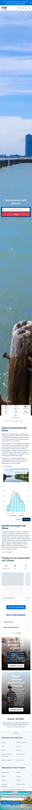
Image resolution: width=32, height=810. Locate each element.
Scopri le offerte (20, 4)
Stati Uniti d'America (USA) (11, 421)
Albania (18, 772)
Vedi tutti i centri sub (16, 607)
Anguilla (18, 780)
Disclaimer (21, 727)
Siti (15, 568)
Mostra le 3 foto (20, 472)
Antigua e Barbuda (5, 785)
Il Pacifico (19, 750)
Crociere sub (6, 568)
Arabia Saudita (20, 784)
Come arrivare (8, 622)
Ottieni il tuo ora (16, 666)
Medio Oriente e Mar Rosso (7, 755)
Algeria (4, 776)
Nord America (20, 754)
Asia (3, 746)
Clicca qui (21, 807)
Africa (3, 742)
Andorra (18, 776)
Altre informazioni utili (11, 627)
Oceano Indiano (7, 760)
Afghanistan (5, 772)
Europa (4, 750)
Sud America (20, 760)
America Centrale (21, 742)
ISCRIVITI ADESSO (16, 710)
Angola (4, 780)
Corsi (25, 568)
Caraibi (18, 746)
